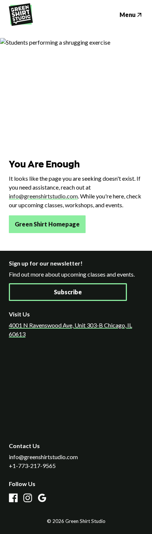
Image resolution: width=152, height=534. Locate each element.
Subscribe (68, 291)
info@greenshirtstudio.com (43, 196)
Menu (128, 14)
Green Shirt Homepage (47, 224)
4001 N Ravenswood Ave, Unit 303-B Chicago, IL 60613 (70, 329)
